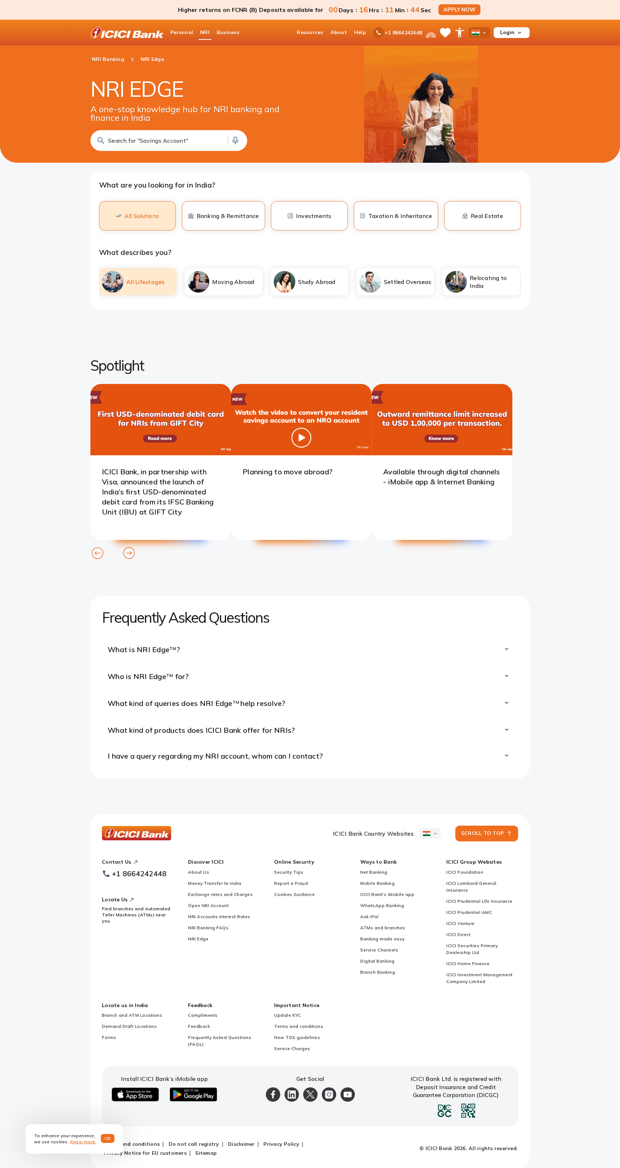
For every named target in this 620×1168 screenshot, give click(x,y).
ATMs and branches (382, 927)
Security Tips (289, 872)
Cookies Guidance (294, 894)
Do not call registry (194, 1144)
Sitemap (206, 1153)
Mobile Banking (377, 883)
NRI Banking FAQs (208, 927)
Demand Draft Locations (129, 1026)
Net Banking (374, 872)
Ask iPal (369, 916)
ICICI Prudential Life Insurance (479, 901)
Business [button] (228, 32)
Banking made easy (382, 938)
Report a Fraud (291, 883)
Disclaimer (241, 1144)
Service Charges (292, 1048)
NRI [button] (205, 32)
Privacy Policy (281, 1144)
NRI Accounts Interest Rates (219, 916)
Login (507, 32)
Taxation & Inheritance (400, 215)
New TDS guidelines (297, 1037)
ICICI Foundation (464, 872)
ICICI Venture (460, 923)
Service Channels (379, 950)
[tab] (138, 281)
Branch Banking (377, 972)
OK (107, 1138)
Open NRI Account (208, 905)
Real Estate (487, 215)
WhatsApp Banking (382, 905)
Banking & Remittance (228, 215)
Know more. (83, 1141)
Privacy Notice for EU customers (145, 1153)
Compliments (203, 1015)
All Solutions (142, 215)
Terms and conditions (298, 1026)
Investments (314, 215)
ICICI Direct (458, 934)
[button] (168, 140)
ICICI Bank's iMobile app (387, 894)
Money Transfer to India (214, 883)
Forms (109, 1037)
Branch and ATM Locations (132, 1015)
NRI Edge (198, 938)
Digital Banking (377, 961)
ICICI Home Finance (467, 963)
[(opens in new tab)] (160, 453)
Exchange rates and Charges (220, 894)
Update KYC (287, 1015)
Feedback (199, 1026)
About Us (198, 872)
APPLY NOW (459, 9)
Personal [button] (181, 32)
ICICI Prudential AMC (469, 912)
